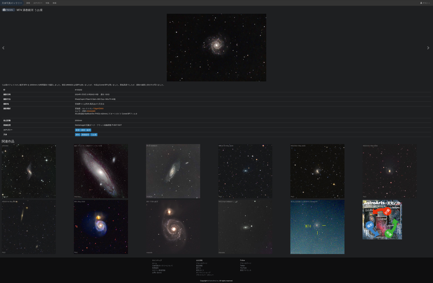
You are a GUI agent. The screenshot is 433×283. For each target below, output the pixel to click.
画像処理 (7, 125)
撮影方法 (7, 99)
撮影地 (6, 104)
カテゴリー (37, 3)
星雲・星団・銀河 (83, 130)
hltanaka (9, 9)
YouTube (243, 268)
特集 (47, 3)
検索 (54, 3)
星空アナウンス (245, 270)
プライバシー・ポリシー (205, 275)
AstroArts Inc (214, 280)
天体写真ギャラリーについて (162, 265)
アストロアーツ (201, 263)
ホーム (154, 263)
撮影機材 (7, 108)
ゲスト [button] (425, 3)
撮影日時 (7, 94)
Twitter (242, 265)
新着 (28, 3)
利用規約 (155, 268)
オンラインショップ (203, 272)
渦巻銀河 (85, 134)
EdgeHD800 (98, 108)
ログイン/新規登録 (158, 270)
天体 (5, 134)
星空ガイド (200, 270)
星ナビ (198, 268)
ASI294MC (91, 111)
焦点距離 (7, 120)
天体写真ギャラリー (12, 3)
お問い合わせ (157, 272)
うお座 (94, 134)
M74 (77, 134)
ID (4, 90)
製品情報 (199, 265)
